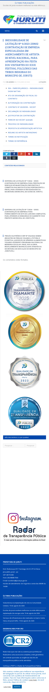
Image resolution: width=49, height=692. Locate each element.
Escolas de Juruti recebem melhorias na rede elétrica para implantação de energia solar (25, 5)
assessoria (19, 655)
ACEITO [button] (17, 686)
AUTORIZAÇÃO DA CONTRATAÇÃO (22, 103)
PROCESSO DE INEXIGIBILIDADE (20, 124)
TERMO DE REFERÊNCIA (17, 141)
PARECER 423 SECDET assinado (20, 120)
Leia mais (33, 680)
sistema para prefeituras (32, 652)
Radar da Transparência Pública (29, 666)
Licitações (42, 82)
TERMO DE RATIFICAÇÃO (18, 137)
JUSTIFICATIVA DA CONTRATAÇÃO (21, 115)
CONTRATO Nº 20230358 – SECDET (22, 107)
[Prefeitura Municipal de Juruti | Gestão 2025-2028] (24, 19)
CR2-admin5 (10, 82)
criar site (17, 652)
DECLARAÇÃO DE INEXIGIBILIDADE (22, 111)
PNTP (13, 666)
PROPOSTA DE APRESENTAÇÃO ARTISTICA (25, 128)
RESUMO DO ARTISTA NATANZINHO (22, 132)
